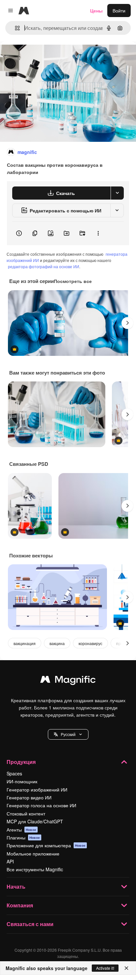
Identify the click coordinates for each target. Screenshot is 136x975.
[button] (68, 734)
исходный (44, 56)
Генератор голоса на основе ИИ (41, 805)
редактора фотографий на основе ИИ (43, 266)
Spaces (14, 773)
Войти (119, 10)
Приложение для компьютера (46, 845)
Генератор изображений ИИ (37, 789)
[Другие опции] (98, 233)
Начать (16, 886)
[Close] (126, 968)
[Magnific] (68, 681)
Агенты (21, 829)
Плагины (23, 837)
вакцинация (25, 643)
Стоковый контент (26, 813)
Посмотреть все (73, 281)
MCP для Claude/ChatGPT (35, 821)
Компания (20, 905)
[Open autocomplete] (15, 28)
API (10, 861)
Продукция (21, 762)
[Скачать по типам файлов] (117, 193)
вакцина (57, 643)
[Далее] (127, 323)
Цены (96, 10)
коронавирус (90, 643)
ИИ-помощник (22, 781)
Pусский (68, 734)
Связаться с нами (30, 924)
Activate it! (105, 968)
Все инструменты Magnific (35, 869)
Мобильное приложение (33, 853)
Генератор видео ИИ (29, 797)
